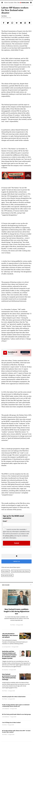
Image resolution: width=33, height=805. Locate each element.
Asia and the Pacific (7, 575)
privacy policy (9, 536)
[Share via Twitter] (8, 22)
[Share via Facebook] (3, 22)
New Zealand (5, 571)
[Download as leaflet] (25, 22)
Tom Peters (4, 16)
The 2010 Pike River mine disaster (20, 571)
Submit (16, 543)
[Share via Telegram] (16, 22)
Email (5, 521)
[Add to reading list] (29, 22)
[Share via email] (21, 22)
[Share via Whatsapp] (12, 22)
